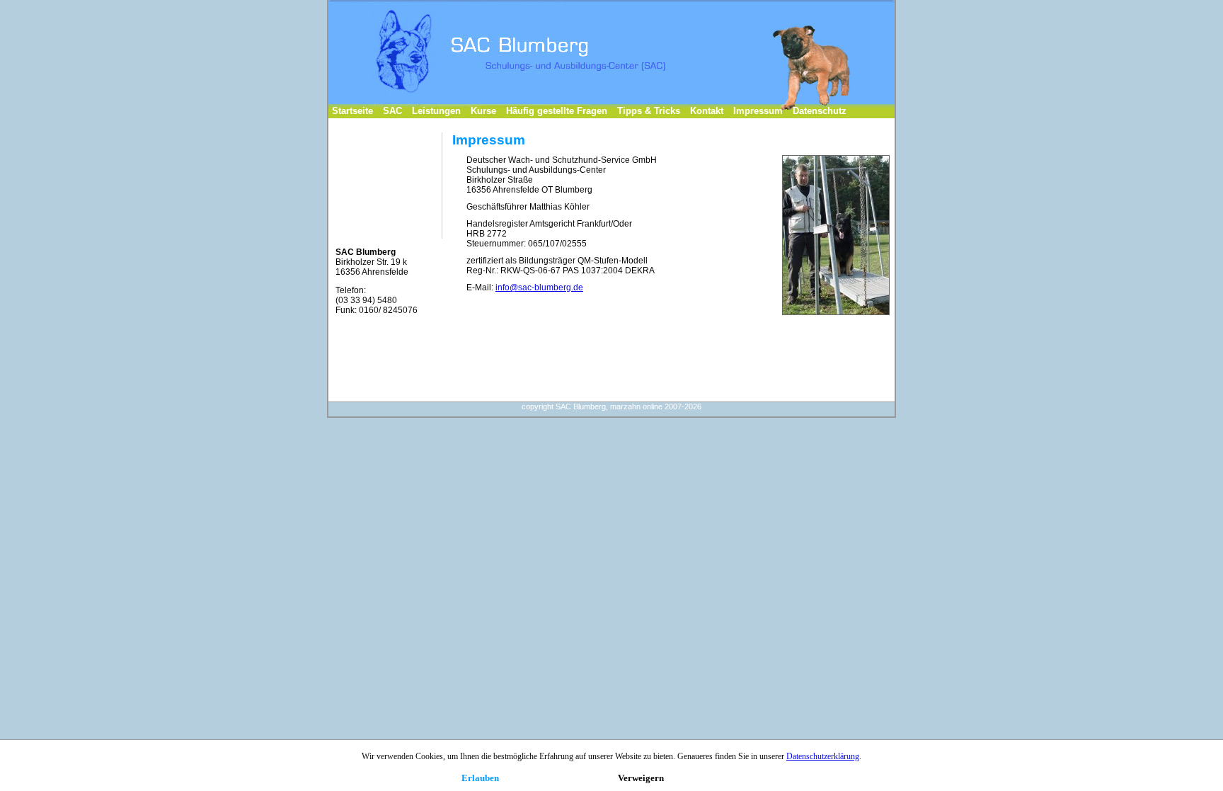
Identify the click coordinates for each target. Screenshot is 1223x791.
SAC (392, 111)
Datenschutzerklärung (822, 756)
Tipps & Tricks (648, 111)
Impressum (758, 111)
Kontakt (706, 111)
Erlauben (480, 778)
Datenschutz (819, 111)
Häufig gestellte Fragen (556, 111)
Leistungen (436, 111)
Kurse (483, 111)
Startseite (352, 111)
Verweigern (641, 778)
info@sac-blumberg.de (539, 287)
